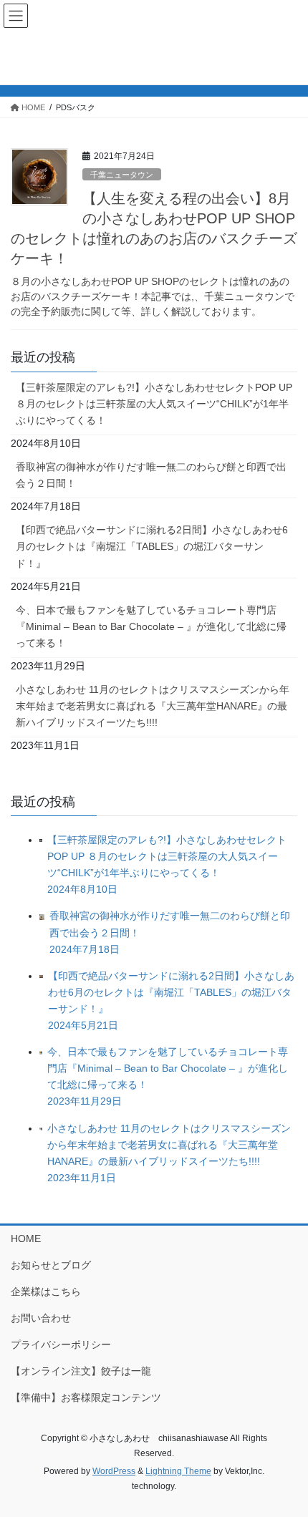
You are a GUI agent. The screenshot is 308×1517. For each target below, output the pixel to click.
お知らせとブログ (51, 1265)
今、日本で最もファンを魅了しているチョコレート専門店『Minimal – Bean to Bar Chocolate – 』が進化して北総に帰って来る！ (151, 626)
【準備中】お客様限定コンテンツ (86, 1397)
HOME (26, 1238)
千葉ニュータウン (121, 174)
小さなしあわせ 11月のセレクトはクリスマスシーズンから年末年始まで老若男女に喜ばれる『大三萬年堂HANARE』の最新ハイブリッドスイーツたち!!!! (152, 706)
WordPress (113, 1471)
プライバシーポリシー (61, 1344)
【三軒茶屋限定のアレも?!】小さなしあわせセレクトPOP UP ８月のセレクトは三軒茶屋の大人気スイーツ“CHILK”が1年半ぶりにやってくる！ (154, 404)
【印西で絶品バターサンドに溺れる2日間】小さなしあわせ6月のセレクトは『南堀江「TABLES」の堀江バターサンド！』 (152, 546)
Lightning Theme (178, 1471)
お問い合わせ (41, 1318)
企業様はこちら (46, 1291)
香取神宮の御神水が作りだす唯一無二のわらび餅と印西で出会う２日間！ (151, 475)
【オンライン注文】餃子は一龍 (81, 1371)
